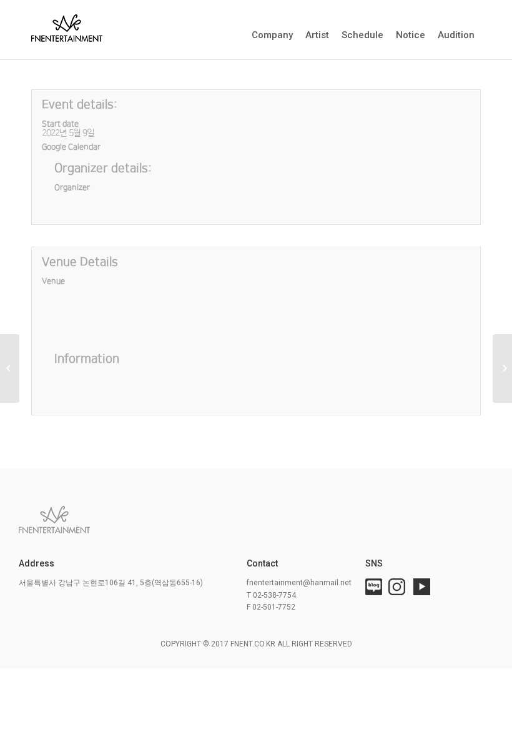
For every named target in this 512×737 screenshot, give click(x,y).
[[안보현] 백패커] (9, 368)
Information (86, 358)
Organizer (72, 187)
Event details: (79, 104)
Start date (60, 123)
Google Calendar (71, 146)
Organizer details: (103, 168)
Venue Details (80, 262)
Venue (53, 281)
